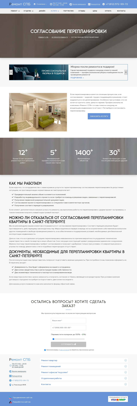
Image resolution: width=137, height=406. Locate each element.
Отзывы (81, 11)
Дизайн (42, 11)
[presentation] (11, 72)
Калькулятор (95, 4)
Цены (95, 11)
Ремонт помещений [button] (51, 366)
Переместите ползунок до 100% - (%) (68, 334)
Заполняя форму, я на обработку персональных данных (70, 350)
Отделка (27, 11)
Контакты (121, 11)
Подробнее (77, 77)
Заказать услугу (99, 116)
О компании (41, 4)
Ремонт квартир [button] (49, 360)
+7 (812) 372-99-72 (117, 4)
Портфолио (68, 11)
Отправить (67, 344)
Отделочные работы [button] (51, 378)
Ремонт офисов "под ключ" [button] (54, 372)
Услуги (54, 11)
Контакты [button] (46, 384)
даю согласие (64, 350)
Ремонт (14, 11)
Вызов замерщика (79, 4)
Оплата (108, 11)
